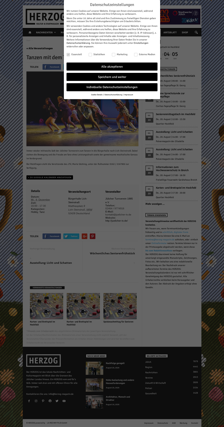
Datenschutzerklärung (78, 43)
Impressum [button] (128, 95)
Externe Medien (147, 54)
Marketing (122, 54)
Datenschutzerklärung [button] (113, 95)
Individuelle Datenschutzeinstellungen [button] (112, 87)
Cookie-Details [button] (97, 95)
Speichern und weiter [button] (112, 77)
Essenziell (76, 54)
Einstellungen (141, 43)
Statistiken (99, 54)
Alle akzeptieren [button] (112, 66)
